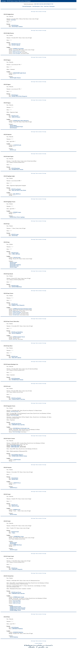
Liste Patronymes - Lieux (37, 6)
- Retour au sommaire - (38, 11)
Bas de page (44, 11)
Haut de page (33, 11)
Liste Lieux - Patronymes (49, 6)
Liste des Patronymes (26, 6)
